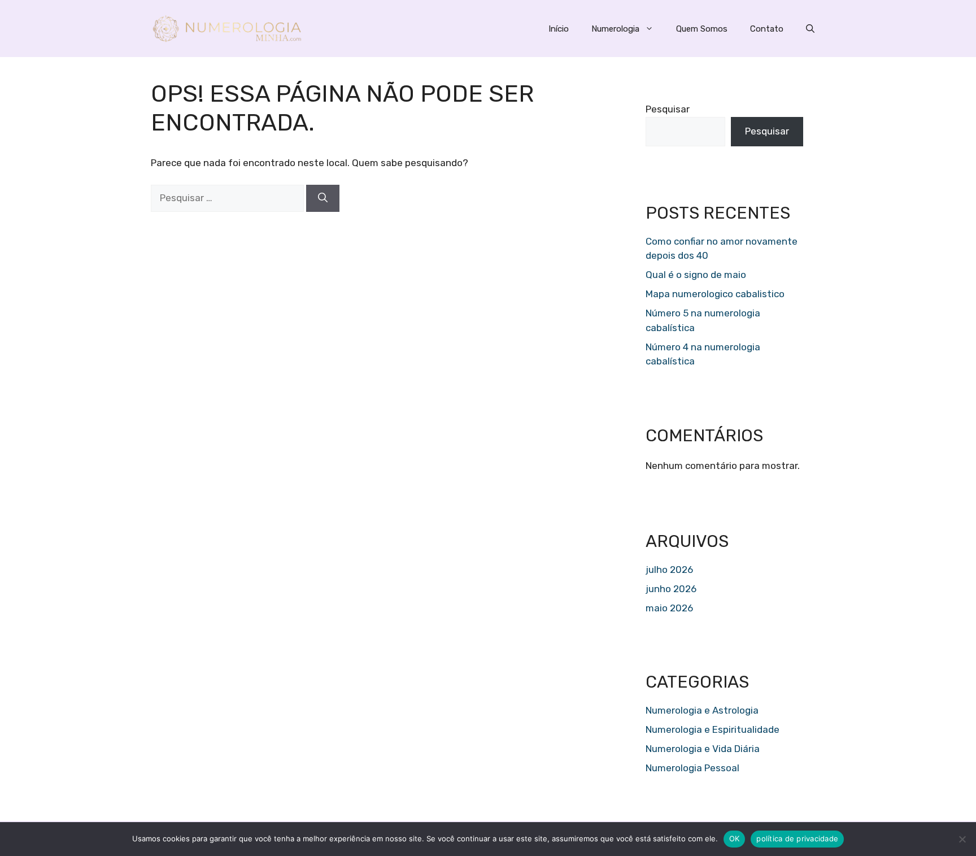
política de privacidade (797, 838)
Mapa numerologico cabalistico (715, 293)
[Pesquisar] (322, 198)
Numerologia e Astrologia (702, 710)
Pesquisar (668, 109)
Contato (766, 29)
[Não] (962, 839)
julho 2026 (669, 569)
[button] (810, 29)
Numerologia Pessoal (692, 768)
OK (734, 838)
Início (558, 29)
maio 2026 (669, 608)
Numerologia (615, 29)
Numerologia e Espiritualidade (712, 729)
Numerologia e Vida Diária (703, 748)
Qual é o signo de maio (696, 274)
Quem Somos (701, 29)
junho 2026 (671, 588)
